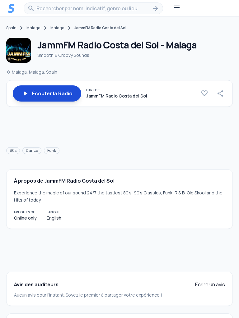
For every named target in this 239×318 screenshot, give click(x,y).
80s (13, 150)
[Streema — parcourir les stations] (11, 8)
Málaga (33, 27)
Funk (51, 150)
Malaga (57, 27)
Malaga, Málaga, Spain (31, 72)
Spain (11, 27)
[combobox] (93, 8)
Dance (32, 150)
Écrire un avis (210, 284)
